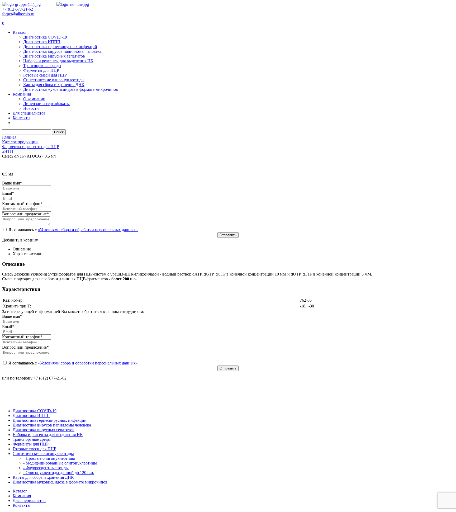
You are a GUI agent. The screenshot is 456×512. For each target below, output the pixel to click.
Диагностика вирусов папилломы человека (62, 51)
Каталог (20, 32)
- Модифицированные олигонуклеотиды (60, 463)
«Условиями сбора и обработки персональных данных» (88, 229)
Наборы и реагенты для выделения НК (58, 61)
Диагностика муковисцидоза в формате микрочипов (70, 89)
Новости (31, 108)
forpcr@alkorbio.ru (18, 14)
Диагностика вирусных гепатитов (54, 56)
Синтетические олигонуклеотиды (53, 80)
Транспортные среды (42, 65)
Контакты (21, 118)
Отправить (228, 235)
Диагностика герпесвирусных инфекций (60, 46)
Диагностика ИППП (41, 42)
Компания (22, 94)
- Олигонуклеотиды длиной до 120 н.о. (58, 472)
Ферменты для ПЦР (41, 70)
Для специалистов (29, 113)
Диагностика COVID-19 (45, 37)
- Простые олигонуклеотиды (49, 458)
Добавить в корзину (20, 240)
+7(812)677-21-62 (17, 9)
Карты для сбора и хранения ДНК (53, 84)
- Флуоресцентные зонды (46, 468)
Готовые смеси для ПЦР (45, 75)
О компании (34, 99)
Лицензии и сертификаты (46, 103)
